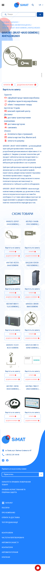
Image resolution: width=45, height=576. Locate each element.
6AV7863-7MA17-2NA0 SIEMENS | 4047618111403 (32, 389)
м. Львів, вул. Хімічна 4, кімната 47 (18, 451)
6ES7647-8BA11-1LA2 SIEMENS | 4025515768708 (12, 306)
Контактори (7, 547)
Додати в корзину (25, 85)
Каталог (14, 22)
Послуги (5, 508)
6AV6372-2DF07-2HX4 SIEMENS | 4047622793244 (12, 224)
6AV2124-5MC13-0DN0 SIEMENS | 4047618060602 (32, 348)
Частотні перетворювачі (13, 538)
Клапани (6, 557)
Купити (7, 85)
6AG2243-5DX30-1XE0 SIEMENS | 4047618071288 (32, 265)
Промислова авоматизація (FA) (16, 25)
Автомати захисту (10, 543)
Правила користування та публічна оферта (14, 491)
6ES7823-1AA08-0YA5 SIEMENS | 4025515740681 (32, 224)
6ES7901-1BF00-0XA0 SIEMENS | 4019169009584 (12, 389)
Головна (5, 22)
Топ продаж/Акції (10, 522)
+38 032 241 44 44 (12, 455)
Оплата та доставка (11, 518)
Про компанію (8, 513)
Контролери (7, 533)
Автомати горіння (10, 552)
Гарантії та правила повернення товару (16, 483)
